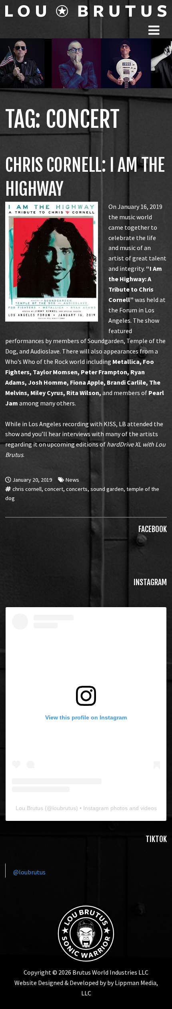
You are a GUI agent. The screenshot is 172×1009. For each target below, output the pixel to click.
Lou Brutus (29, 808)
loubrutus (64, 808)
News (72, 479)
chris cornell (27, 489)
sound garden (107, 489)
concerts (77, 489)
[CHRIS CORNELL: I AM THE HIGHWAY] (51, 207)
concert (53, 489)
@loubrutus (29, 872)
